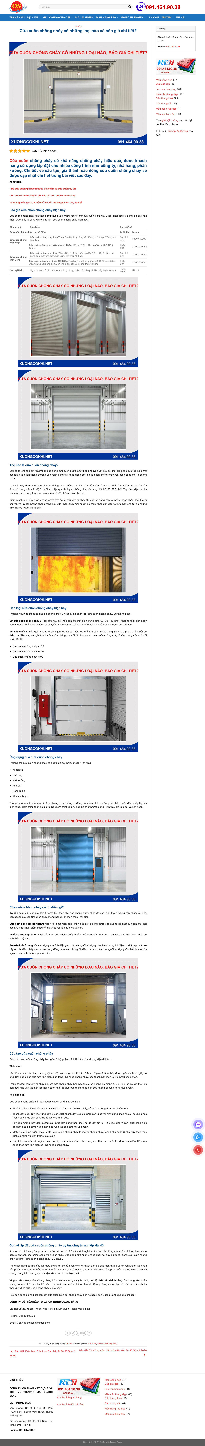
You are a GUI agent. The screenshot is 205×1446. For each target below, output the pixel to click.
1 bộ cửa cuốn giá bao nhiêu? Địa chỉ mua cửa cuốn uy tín (42, 188)
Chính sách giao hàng (69, 1397)
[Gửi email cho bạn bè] (78, 1333)
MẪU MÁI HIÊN (84, 17)
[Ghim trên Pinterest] (83, 1333)
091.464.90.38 (173, 46)
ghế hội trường (169, 120)
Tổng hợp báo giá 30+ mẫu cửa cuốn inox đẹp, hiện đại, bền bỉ (45, 202)
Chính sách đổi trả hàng (70, 1404)
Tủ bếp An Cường (178, 130)
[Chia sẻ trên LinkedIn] (89, 1333)
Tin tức (166, 17)
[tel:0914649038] (176, 67)
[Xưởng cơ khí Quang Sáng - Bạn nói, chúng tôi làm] (21, 7)
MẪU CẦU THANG (132, 17)
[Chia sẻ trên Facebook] (67, 1333)
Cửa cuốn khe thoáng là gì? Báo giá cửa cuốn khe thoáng (42, 195)
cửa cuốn (92, 1344)
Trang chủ (17, 17)
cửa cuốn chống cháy (107, 1344)
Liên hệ (179, 17)
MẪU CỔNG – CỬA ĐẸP (57, 17)
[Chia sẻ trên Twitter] (72, 1333)
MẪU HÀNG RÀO (106, 17)
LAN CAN (153, 17)
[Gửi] (129, 6)
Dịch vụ (32, 17)
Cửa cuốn (18, 160)
